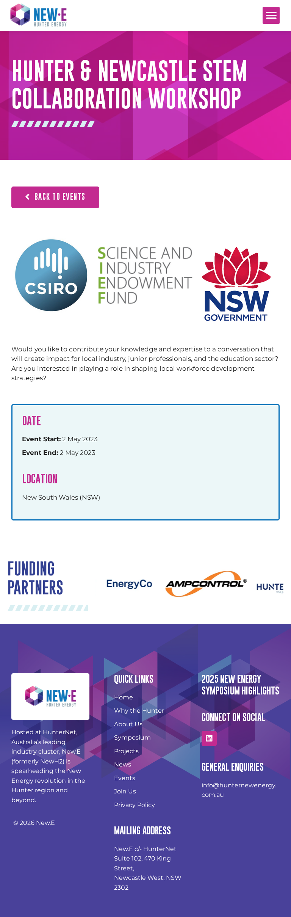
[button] (271, 15)
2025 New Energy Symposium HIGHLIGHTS (240, 684)
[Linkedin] (209, 738)
